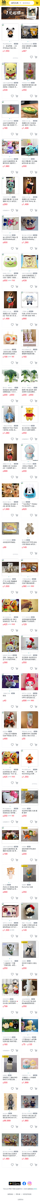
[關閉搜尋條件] (20, 3)
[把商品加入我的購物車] (36, 57)
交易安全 (20, 1199)
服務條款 (10, 1194)
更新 (35, 1189)
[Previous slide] (3, 32)
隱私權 (18, 1194)
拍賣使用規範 (27, 1194)
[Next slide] (17, 32)
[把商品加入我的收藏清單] (31, 57)
